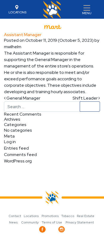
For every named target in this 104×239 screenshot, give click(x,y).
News (13, 222)
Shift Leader (85, 98)
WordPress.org (18, 161)
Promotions (50, 216)
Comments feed (20, 154)
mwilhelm (12, 47)
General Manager (23, 98)
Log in (10, 142)
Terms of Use (52, 222)
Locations (31, 216)
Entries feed (16, 148)
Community (30, 222)
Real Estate (85, 216)
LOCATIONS (17, 12)
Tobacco (67, 216)
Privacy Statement (80, 222)
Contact (15, 216)
